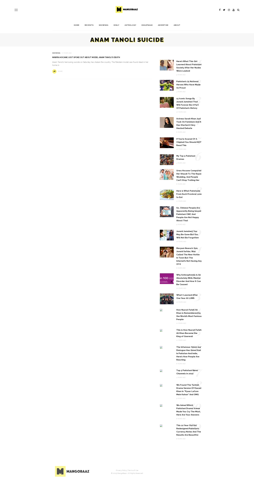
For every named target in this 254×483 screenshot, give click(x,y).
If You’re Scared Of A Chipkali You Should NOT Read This (188, 142)
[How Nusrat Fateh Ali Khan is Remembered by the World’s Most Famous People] (161, 310)
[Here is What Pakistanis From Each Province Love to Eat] (167, 194)
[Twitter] (224, 10)
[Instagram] (229, 10)
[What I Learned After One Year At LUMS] (167, 298)
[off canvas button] (16, 10)
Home (76, 25)
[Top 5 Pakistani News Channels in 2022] (161, 370)
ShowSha (103, 25)
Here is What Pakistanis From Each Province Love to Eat (189, 194)
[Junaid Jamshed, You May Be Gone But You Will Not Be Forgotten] (167, 235)
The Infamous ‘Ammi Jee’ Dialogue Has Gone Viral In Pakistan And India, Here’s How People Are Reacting (188, 353)
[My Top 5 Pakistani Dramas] (167, 159)
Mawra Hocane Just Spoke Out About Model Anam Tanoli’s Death (86, 57)
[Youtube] (233, 10)
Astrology (130, 25)
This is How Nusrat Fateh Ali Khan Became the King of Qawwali (188, 333)
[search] (238, 10)
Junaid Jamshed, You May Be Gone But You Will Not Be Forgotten (187, 234)
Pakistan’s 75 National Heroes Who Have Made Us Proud (188, 84)
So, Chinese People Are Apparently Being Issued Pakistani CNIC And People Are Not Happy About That (188, 214)
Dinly (116, 25)
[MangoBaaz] (72, 471)
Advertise (163, 25)
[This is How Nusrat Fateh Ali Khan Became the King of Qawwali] (161, 330)
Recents (89, 25)
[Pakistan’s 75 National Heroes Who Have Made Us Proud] (167, 85)
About (177, 25)
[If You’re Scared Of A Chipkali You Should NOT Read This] (167, 142)
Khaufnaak (147, 25)
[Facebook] (220, 10)
